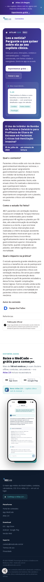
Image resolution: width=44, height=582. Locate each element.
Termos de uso (8, 548)
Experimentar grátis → (18, 68)
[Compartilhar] (5, 571)
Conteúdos (19, 19)
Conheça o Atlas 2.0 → (16, 497)
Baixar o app (13, 76)
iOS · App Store (8, 526)
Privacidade (7, 551)
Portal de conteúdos (10, 509)
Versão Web (7, 533)
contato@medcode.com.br (13, 544)
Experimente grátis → (21, 12)
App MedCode (8, 512)
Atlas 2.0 (6, 516)
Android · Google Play (11, 530)
